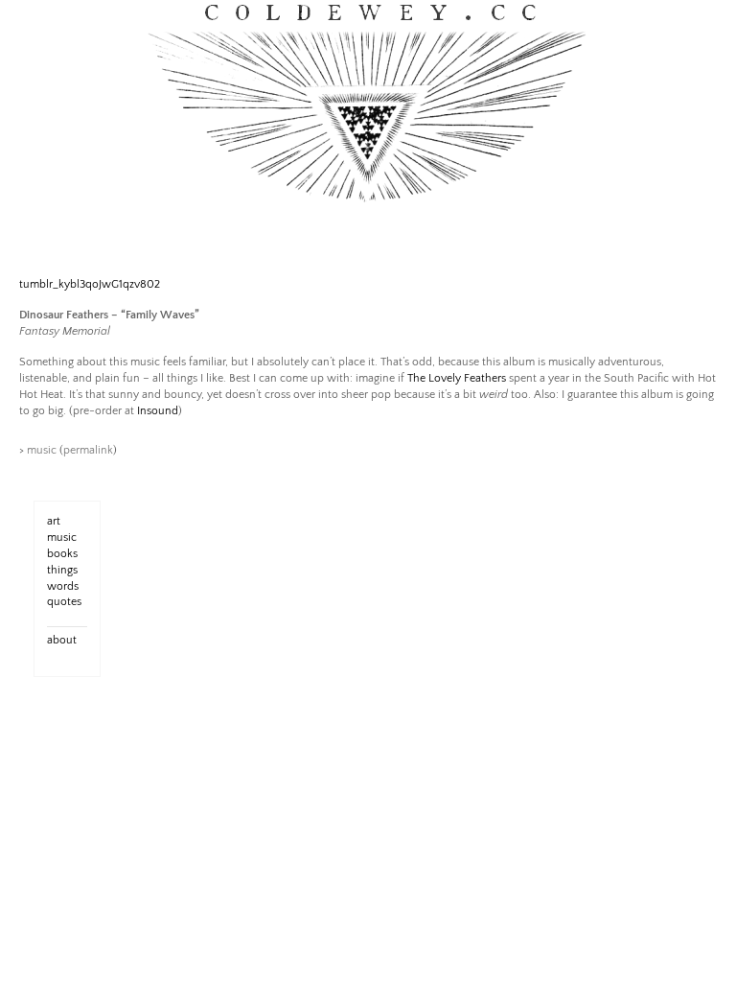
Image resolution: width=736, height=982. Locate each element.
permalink (88, 450)
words (63, 586)
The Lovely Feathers (456, 378)
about (62, 640)
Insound (157, 411)
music (42, 450)
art (53, 521)
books (62, 554)
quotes (64, 602)
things (62, 570)
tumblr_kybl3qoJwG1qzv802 (89, 284)
